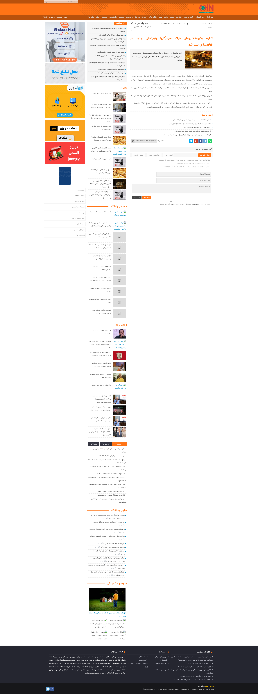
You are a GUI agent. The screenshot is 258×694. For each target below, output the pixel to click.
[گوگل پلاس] (196, 141)
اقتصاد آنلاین (138, 27)
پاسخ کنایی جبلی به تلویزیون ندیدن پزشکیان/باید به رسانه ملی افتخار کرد (100, 344)
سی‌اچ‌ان (209, 17)
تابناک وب (201, 686)
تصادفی (93, 444)
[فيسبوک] (200, 141)
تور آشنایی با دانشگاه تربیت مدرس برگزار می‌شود (109, 522)
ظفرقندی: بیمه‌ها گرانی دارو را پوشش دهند (111, 73)
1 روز (104, 519)
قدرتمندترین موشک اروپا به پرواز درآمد (112, 547)
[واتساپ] (210, 141)
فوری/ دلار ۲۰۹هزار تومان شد (102, 93)
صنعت (104, 17)
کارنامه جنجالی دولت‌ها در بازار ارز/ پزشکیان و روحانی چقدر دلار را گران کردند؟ (100, 118)
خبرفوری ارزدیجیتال (161, 657)
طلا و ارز (123, 88)
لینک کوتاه (160, 141)
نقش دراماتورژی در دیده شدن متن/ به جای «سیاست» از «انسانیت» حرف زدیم (101, 399)
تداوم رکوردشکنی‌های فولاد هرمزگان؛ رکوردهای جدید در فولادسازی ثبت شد (171, 41)
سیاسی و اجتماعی (116, 17)
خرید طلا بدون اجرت (161, 663)
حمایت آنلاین (142, 657)
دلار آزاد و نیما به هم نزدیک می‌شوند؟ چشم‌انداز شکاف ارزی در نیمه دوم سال (100, 194)
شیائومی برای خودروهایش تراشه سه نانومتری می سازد (107, 536)
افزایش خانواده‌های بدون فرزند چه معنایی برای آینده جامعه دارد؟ (107, 615)
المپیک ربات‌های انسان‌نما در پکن (114, 543)
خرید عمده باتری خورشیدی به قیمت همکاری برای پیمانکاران (192, 131)
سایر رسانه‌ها (93, 17)
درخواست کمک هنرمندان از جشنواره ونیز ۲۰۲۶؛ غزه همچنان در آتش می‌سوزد (100, 432)
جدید (119, 444)
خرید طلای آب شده (161, 670)
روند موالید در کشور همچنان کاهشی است (111, 69)
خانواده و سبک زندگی (173, 17)
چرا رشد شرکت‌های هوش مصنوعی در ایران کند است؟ (194, 666)
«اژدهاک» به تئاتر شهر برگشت (101, 385)
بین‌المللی (200, 17)
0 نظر (146, 23)
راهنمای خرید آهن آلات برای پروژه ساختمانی (197, 127)
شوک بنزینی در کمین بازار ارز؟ (101, 159)
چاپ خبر (137, 23)
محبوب (105, 444)
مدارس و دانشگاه (119, 510)
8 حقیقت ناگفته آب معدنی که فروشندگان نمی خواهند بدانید (192, 120)
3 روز (96, 547)
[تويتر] (191, 141)
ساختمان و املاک (119, 206)
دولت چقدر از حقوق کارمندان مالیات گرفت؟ (111, 52)
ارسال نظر (147, 197)
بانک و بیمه (189, 17)
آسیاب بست (142, 660)
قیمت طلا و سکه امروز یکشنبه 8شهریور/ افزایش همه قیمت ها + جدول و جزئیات (100, 184)
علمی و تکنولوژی (155, 17)
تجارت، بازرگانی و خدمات (136, 17)
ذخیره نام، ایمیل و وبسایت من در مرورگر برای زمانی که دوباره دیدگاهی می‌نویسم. (185, 204)
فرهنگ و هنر (121, 325)
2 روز (120, 526)
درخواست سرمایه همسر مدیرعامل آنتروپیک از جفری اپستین (192, 679)
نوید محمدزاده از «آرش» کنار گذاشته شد (112, 35)
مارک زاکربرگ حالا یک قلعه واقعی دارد (199, 663)
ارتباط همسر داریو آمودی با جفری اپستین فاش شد (195, 676)
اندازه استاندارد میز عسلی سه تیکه (100, 212)
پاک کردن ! (136, 197)
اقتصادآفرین (163, 660)
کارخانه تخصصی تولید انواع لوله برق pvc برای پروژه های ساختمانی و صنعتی (187, 135)
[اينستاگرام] (52, 689)
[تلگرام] (205, 141)
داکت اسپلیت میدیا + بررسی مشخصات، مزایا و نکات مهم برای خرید (190, 123)
